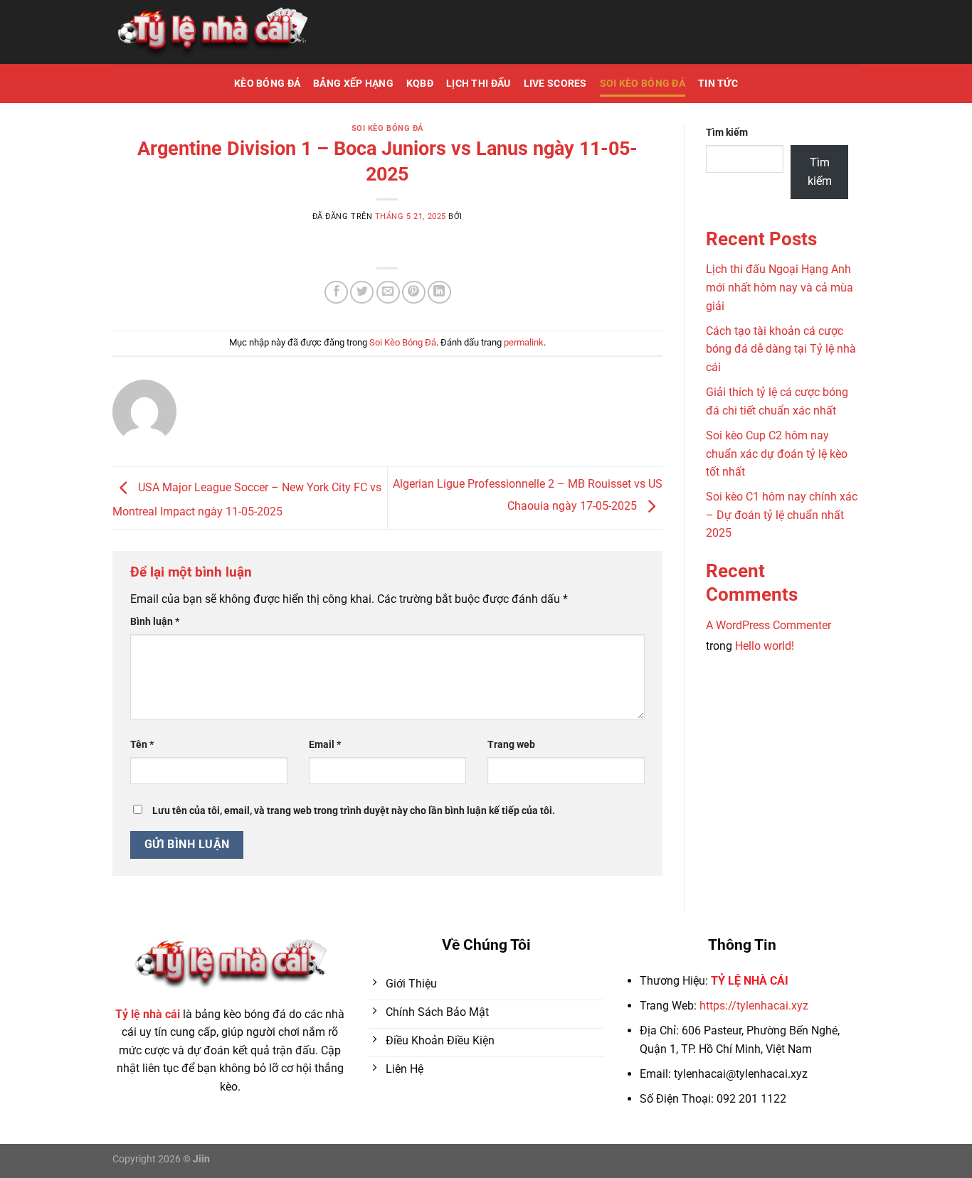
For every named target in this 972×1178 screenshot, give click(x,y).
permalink (524, 342)
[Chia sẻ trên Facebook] (336, 292)
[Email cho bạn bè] (388, 292)
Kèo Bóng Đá (267, 83)
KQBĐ (419, 83)
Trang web (511, 745)
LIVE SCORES (555, 83)
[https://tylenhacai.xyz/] (211, 32)
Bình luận (154, 622)
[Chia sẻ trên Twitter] (362, 292)
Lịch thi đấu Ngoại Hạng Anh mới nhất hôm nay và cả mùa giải (779, 287)
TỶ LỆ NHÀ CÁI (749, 980)
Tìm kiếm (727, 133)
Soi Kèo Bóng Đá (642, 83)
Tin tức (718, 83)
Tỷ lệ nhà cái (147, 1014)
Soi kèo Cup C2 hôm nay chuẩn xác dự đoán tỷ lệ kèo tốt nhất (776, 453)
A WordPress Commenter (768, 625)
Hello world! (764, 646)
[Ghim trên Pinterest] (414, 292)
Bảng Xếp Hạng (353, 83)
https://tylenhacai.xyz (753, 1005)
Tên (142, 745)
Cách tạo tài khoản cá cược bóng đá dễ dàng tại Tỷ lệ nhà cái (781, 349)
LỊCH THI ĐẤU (478, 83)
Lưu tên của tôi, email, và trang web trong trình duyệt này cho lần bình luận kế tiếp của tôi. (353, 811)
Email (325, 745)
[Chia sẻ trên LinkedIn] (439, 292)
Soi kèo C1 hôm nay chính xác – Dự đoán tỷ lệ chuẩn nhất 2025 (781, 515)
